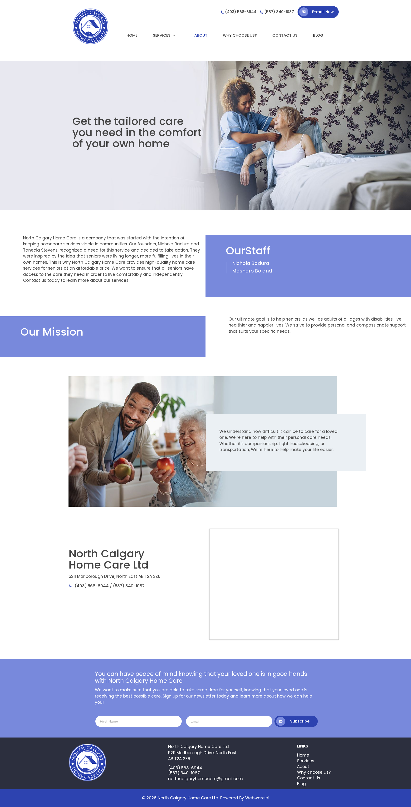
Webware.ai (257, 798)
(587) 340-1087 (279, 12)
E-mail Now (323, 12)
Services (162, 35)
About (200, 35)
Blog (318, 35)
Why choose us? (240, 35)
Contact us (285, 35)
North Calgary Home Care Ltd (188, 798)
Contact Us (308, 778)
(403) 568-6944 (240, 12)
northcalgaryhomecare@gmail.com (205, 779)
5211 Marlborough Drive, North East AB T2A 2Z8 (115, 576)
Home (132, 35)
